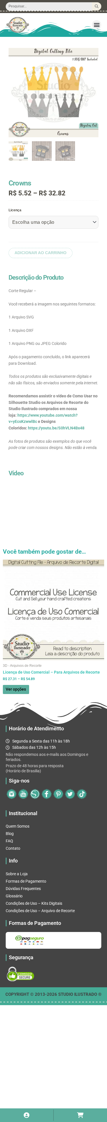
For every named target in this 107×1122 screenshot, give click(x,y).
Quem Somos (17, 826)
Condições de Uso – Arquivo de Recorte (40, 910)
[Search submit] (96, 6)
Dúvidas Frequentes (23, 888)
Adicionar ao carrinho (40, 253)
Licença (15, 210)
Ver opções (16, 689)
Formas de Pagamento (26, 881)
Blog (10, 833)
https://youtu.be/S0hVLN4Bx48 (56, 428)
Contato (13, 848)
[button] (96, 24)
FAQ (9, 841)
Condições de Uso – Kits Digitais (34, 903)
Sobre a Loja (17, 874)
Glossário (14, 896)
